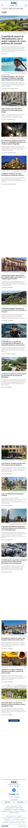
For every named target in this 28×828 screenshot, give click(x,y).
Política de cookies (19, 807)
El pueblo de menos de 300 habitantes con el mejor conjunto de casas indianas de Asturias (13, 40)
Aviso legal (15, 809)
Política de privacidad (9, 807)
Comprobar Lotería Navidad (7, 817)
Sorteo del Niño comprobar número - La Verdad (12, 822)
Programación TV (8, 819)
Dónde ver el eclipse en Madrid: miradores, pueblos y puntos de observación (12, 671)
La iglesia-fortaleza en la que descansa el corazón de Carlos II (12, 174)
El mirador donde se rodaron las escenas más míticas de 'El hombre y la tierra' (13, 310)
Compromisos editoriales (14, 812)
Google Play (21, 802)
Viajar (3, 12)
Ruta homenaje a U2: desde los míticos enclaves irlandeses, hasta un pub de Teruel (13, 704)
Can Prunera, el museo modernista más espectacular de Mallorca (13, 464)
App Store (8, 802)
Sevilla (16, 5)
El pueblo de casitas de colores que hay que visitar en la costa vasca (13, 639)
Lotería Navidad (17, 817)
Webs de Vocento (22, 826)
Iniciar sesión (26, 5)
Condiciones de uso (8, 809)
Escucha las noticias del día (9, 821)
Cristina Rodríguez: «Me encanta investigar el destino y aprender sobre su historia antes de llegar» (12, 78)
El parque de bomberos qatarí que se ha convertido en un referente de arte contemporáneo (13, 528)
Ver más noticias (14, 720)
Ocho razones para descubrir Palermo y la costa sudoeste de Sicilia (12, 110)
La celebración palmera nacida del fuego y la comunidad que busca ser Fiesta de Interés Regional (13, 142)
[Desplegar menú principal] (2, 5)
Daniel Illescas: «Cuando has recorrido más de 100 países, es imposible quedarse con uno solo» (13, 343)
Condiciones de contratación (20, 811)
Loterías (21, 819)
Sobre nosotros (14, 806)
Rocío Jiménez (4, 53)
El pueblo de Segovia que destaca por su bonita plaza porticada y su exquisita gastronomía (13, 277)
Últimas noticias (16, 819)
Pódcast (23, 822)
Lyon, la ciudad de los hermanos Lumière (12, 494)
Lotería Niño (19, 816)
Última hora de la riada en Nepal (16, 8)
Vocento (7, 806)
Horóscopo (24, 817)
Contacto (20, 806)
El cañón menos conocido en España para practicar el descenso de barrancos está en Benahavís (13, 561)
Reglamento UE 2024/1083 (7, 811)
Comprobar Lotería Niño (11, 816)
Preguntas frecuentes (20, 821)
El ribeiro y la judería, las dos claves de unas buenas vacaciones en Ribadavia (13, 375)
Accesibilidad (21, 809)
